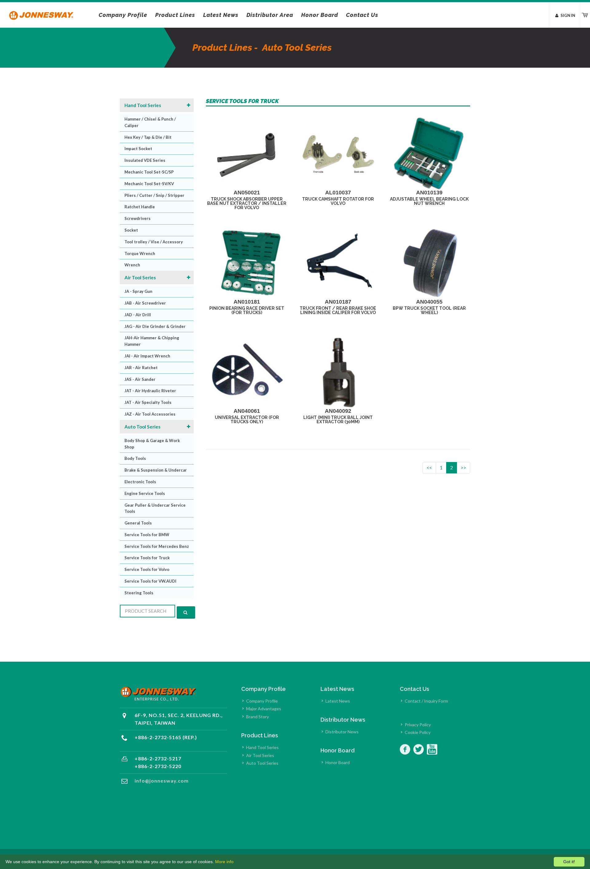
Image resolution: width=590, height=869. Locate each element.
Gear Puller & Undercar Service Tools (155, 508)
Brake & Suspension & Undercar (155, 470)
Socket (131, 230)
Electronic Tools (140, 481)
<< (429, 467)
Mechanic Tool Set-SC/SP (149, 171)
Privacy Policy (418, 724)
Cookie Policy (418, 732)
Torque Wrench (139, 253)
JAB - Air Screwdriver (145, 303)
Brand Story (257, 716)
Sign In (567, 15)
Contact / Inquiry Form (426, 701)
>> (463, 467)
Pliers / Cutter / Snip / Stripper (154, 195)
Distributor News (342, 731)
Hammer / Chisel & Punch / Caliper (150, 122)
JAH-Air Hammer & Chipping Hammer (151, 341)
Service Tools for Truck (147, 557)
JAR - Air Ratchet (141, 367)
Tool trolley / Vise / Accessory (153, 241)
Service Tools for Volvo (146, 569)
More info (224, 861)
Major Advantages (263, 708)
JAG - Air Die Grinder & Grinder (155, 326)
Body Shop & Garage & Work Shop (152, 443)
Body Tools (135, 458)
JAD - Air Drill (137, 314)
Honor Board (337, 762)
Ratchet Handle (139, 206)
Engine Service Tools (144, 493)
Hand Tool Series (142, 105)
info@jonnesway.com (162, 780)
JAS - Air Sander (139, 379)
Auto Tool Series (142, 426)
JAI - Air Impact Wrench (147, 355)
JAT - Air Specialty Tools (147, 402)
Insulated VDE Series (144, 160)
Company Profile (262, 701)
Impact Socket (138, 148)
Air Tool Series (140, 277)
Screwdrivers (137, 218)
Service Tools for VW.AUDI (150, 581)
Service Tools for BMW (146, 534)
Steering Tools (138, 592)
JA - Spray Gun (138, 291)
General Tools (138, 522)
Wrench (132, 264)
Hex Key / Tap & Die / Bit (147, 137)
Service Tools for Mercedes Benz (156, 546)
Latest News (337, 701)
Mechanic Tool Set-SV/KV (149, 183)
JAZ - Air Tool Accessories (149, 414)
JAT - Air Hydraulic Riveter (150, 390)
